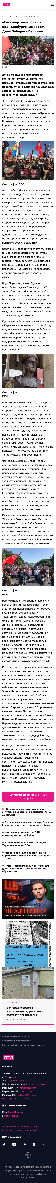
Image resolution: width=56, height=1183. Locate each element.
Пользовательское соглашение (17, 1041)
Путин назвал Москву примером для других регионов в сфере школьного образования (26, 868)
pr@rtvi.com (26, 1091)
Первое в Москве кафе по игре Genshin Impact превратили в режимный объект (27, 823)
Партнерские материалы (16, 1098)
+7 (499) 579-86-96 (17, 1080)
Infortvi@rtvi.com (35, 1084)
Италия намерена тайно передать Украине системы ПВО (24, 844)
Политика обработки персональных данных (23, 1045)
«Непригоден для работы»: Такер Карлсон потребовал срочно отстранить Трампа (27, 855)
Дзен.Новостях (16, 1112)
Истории (7, 16)
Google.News (11, 1115)
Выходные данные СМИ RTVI (16, 1036)
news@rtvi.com (28, 1087)
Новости (12, 1003)
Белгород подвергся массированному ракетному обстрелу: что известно (25, 1011)
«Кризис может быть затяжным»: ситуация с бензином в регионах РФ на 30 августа (26, 812)
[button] (53, 5)
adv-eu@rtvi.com (27, 1095)
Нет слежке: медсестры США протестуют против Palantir (21, 834)
